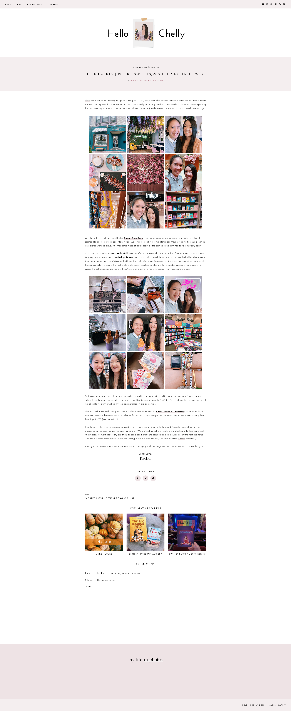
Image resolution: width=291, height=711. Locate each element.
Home (8, 4)
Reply (88, 587)
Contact (54, 4)
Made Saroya (277, 705)
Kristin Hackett (95, 573)
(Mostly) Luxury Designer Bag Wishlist (109, 496)
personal (158, 81)
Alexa (87, 100)
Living (147, 81)
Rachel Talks (35, 4)
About (19, 4)
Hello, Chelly (250, 705)
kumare (181, 438)
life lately (136, 81)
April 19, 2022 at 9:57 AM (125, 574)
